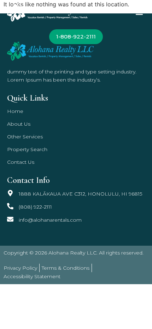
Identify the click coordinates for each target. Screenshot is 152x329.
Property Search (27, 149)
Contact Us (20, 162)
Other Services (25, 136)
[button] (139, 12)
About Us (18, 124)
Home (15, 111)
